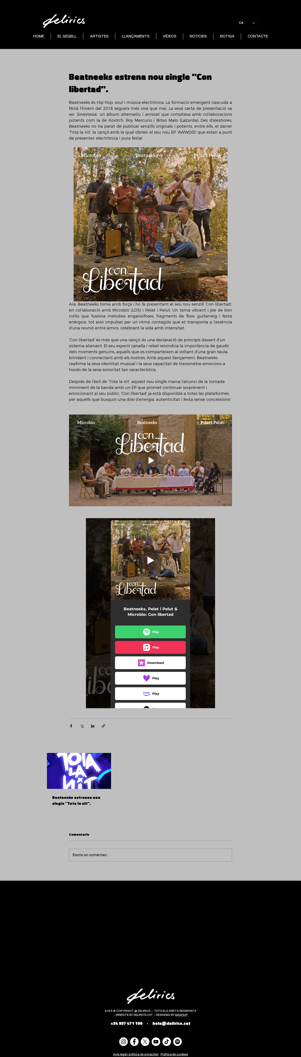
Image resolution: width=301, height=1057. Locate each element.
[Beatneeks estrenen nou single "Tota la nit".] (79, 771)
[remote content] (150, 613)
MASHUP (181, 1015)
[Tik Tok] (166, 1041)
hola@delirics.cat (171, 1023)
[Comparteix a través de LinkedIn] (93, 726)
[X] (145, 1041)
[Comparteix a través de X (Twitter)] (82, 726)
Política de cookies (174, 1054)
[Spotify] (177, 1041)
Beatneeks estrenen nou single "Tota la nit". (76, 800)
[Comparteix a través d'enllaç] (103, 726)
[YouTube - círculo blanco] (156, 1041)
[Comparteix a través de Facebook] (71, 726)
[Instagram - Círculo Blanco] (123, 1041)
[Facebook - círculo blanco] (134, 1041)
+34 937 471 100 (126, 1023)
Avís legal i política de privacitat (136, 1054)
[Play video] (150, 460)
